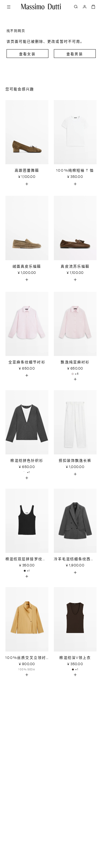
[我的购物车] (93, 6)
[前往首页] (41, 7)
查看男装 (74, 54)
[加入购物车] (27, 184)
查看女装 (27, 54)
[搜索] (76, 6)
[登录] (84, 6)
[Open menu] (8, 6)
